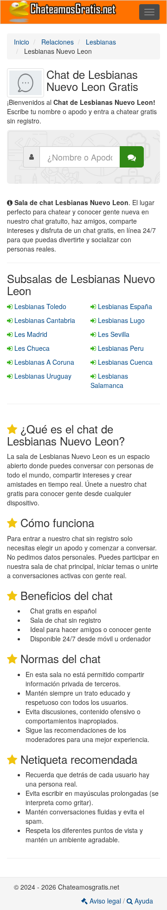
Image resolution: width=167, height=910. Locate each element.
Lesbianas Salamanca (109, 380)
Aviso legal (105, 900)
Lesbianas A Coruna (43, 362)
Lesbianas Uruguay (42, 376)
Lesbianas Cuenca (124, 362)
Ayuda (143, 900)
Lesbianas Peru (120, 348)
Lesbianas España (124, 306)
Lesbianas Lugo (120, 320)
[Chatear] (132, 157)
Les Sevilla (112, 334)
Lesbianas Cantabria (44, 320)
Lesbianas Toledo (39, 306)
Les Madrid (30, 334)
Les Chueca (31, 348)
